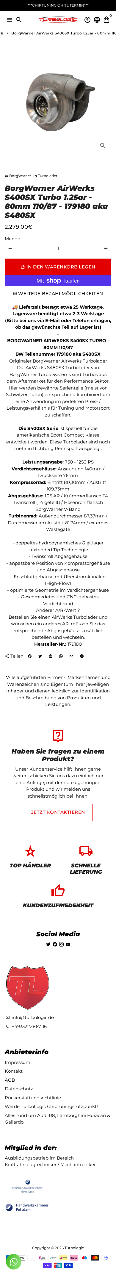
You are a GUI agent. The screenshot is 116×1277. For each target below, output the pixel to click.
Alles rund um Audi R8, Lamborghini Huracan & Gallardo (57, 1119)
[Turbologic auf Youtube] (68, 944)
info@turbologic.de (29, 1017)
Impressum (17, 1062)
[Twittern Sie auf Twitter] (40, 656)
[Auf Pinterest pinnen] (50, 656)
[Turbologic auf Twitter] (48, 944)
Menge (12, 238)
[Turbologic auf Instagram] (61, 944)
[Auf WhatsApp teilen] (61, 656)
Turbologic (74, 1248)
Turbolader (45, 175)
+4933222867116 (26, 1026)
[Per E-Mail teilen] (71, 656)
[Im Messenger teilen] (82, 656)
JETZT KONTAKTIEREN (58, 812)
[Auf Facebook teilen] (30, 656)
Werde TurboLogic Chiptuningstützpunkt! (51, 1106)
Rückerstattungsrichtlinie (33, 1098)
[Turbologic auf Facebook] (55, 944)
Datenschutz (19, 1089)
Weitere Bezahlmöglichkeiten (60, 293)
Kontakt (14, 1071)
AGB (10, 1080)
